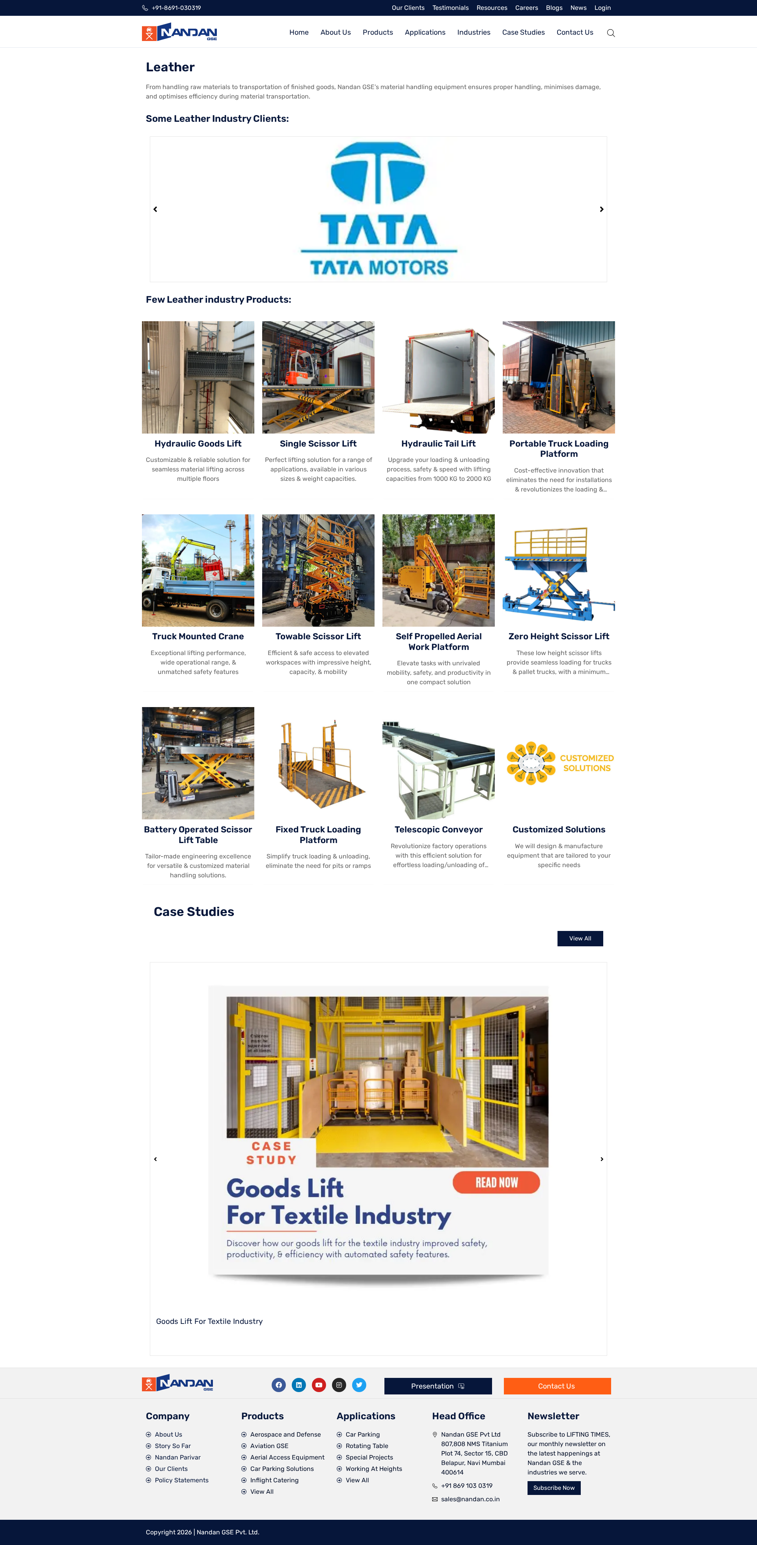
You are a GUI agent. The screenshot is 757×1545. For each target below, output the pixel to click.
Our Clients (408, 7)
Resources (492, 7)
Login (603, 7)
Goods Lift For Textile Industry (209, 1321)
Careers (526, 7)
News (579, 7)
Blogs (554, 7)
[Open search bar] (611, 32)
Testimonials (451, 7)
